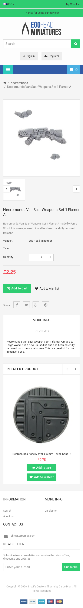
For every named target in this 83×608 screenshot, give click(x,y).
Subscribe (71, 567)
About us (8, 516)
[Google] (36, 304)
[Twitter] (26, 304)
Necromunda (19, 83)
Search (7, 510)
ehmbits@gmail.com (23, 535)
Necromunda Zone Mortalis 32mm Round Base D (42, 453)
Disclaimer (51, 510)
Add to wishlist (49, 288)
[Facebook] (16, 304)
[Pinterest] (45, 304)
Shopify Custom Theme (41, 586)
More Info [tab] (41, 320)
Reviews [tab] (41, 331)
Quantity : (8, 257)
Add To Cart (19, 288)
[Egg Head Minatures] (41, 28)
